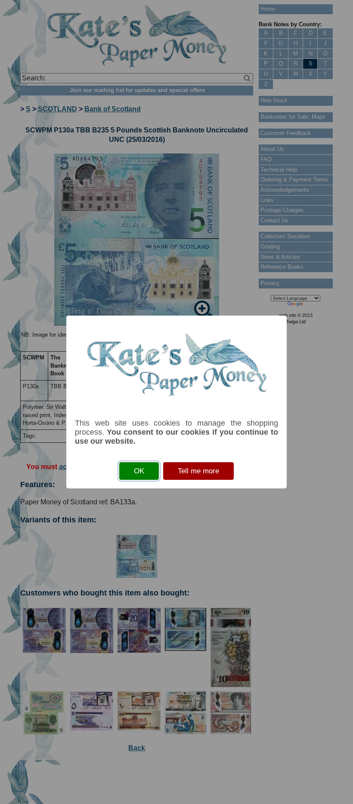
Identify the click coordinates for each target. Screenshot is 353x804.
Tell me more (198, 471)
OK (139, 471)
